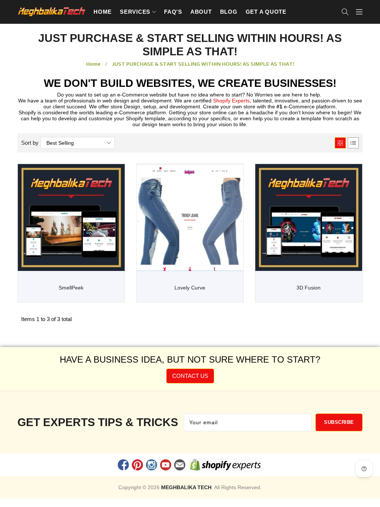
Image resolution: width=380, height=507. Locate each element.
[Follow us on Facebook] (123, 465)
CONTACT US (190, 376)
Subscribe (339, 422)
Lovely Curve (189, 288)
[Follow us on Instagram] (151, 465)
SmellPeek (71, 288)
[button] (345, 12)
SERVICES (135, 12)
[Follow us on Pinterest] (137, 465)
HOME (103, 12)
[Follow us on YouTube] (166, 465)
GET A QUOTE (266, 12)
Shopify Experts (231, 101)
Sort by (30, 143)
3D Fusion (309, 288)
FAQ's (173, 12)
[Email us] (180, 465)
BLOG (229, 12)
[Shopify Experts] (225, 466)
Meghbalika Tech (186, 487)
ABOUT (201, 12)
